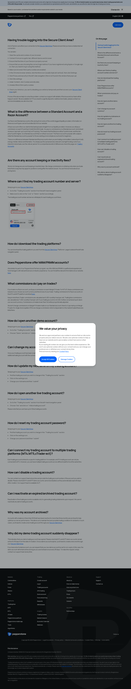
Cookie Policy (64, 351)
